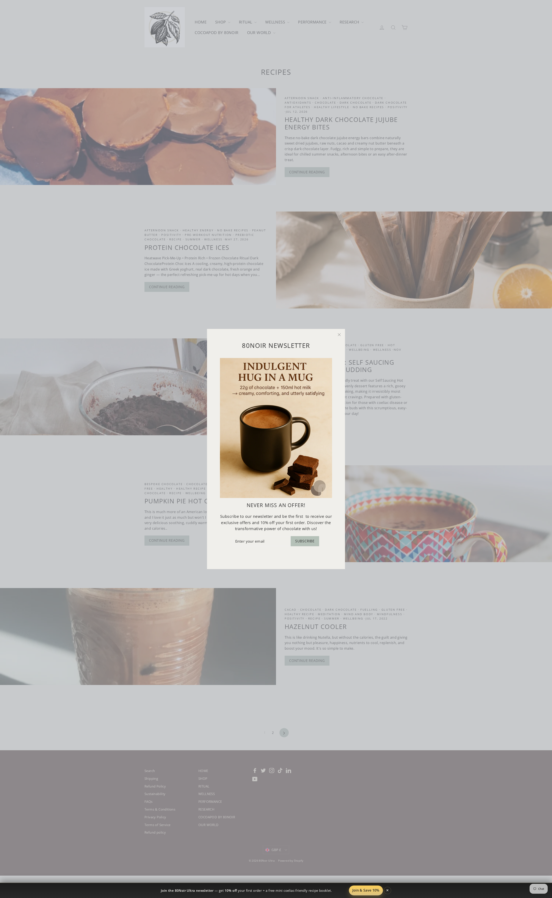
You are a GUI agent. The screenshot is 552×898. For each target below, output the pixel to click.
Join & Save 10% (366, 890)
